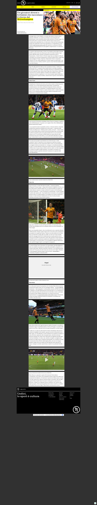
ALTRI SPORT (54, 6)
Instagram (71, 394)
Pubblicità (61, 395)
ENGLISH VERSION (75, 6)
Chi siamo (61, 392)
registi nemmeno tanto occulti (39, 45)
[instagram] (77, 2)
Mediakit (60, 394)
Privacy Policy (61, 398)
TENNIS (32, 6)
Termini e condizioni (62, 396)
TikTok (71, 398)
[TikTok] (79, 2)
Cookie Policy (61, 399)
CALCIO (22, 6)
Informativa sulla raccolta (39, 414)
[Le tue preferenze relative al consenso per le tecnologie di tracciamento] (95, 503)
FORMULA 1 (43, 6)
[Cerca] (75, 2)
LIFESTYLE (64, 6)
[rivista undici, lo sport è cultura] (26, 3)
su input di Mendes (59, 287)
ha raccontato (56, 251)
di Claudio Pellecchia (21, 31)
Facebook (71, 395)
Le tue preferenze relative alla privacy (52, 414)
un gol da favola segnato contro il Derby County (47, 294)
